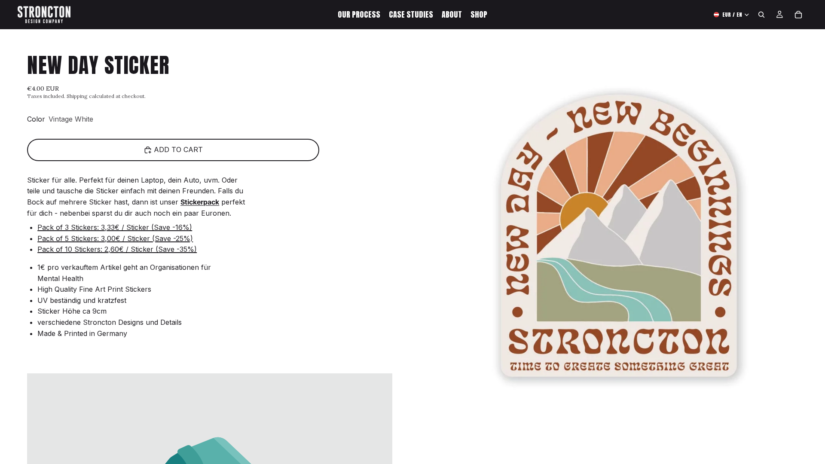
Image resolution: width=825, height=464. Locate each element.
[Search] (761, 14)
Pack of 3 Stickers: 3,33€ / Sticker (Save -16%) (114, 227)
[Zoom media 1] (618, 235)
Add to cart (178, 149)
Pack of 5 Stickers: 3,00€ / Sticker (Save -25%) (115, 238)
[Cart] (798, 14)
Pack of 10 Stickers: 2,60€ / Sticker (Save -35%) (117, 249)
